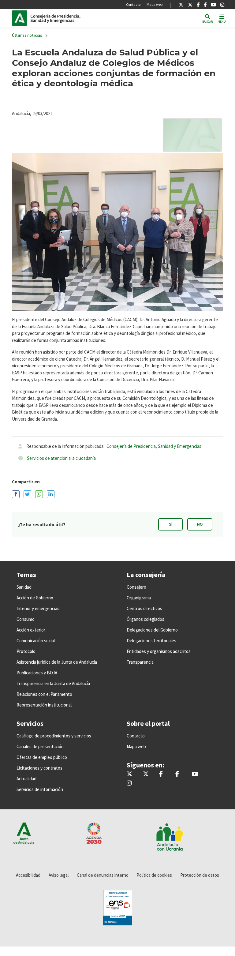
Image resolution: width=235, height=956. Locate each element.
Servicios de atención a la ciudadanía (61, 458)
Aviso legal (59, 875)
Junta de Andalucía (21, 18)
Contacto (133, 4)
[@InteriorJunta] (181, 5)
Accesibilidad (28, 875)
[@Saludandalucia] (205, 5)
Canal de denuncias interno (103, 875)
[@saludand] (190, 5)
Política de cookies (154, 875)
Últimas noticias (27, 35)
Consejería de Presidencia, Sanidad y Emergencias (153, 446)
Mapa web (154, 4)
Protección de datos (199, 875)
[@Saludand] (213, 5)
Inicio (72, 18)
